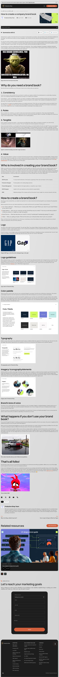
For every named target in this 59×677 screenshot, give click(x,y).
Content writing (15, 663)
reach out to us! (49, 470)
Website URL (17, 615)
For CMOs (26, 656)
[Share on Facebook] (2, 497)
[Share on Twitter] (5, 497)
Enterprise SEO (15, 648)
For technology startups (28, 660)
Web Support (15, 658)
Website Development (17, 656)
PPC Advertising (16, 670)
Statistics (12, 263)
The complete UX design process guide (10, 566)
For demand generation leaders (30, 658)
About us (40, 644)
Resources (7, 11)
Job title (16, 605)
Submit (29, 629)
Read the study (32, 2)
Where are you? (18, 594)
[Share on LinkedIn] (9, 497)
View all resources (52, 525)
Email (16, 610)
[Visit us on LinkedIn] (3, 673)
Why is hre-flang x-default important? (9, 518)
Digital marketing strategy (29, 653)
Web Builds (6, 501)
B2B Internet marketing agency (30, 662)
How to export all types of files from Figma (49, 518)
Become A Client (51, 6)
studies (9, 104)
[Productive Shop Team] (2, 506)
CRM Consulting (16, 668)
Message (15, 620)
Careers (40, 647)
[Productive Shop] (6, 6)
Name (16, 599)
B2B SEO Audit (27, 651)
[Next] (5, 574)
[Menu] (44, 6)
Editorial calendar (16, 666)
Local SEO (15, 650)
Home (2, 11)
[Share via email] (13, 497)
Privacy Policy (41, 651)
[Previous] (2, 574)
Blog (11, 11)
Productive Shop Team (12, 506)
